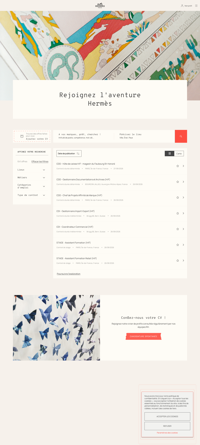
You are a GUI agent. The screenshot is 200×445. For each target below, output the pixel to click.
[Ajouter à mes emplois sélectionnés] (177, 166)
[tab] (169, 153)
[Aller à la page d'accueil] (100, 5)
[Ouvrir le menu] (194, 5)
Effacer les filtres (40, 161)
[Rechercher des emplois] (181, 136)
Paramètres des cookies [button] (167, 432)
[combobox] (83, 137)
